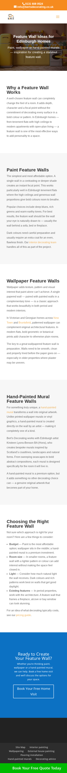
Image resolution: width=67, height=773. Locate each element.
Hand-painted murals (20, 758)
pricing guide (23, 615)
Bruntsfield (25, 322)
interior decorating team (42, 242)
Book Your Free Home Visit (33, 691)
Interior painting (39, 747)
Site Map (20, 747)
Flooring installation (31, 755)
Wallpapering (16, 751)
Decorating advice (46, 758)
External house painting (41, 751)
